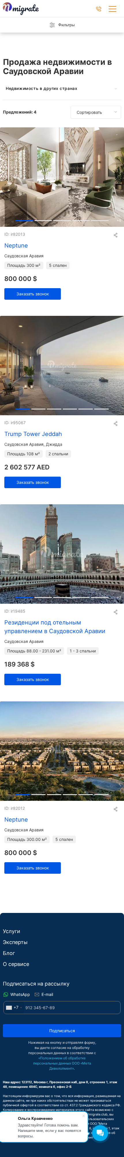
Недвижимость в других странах (41, 88)
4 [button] (100, 219)
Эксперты (15, 942)
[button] (117, 177)
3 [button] (81, 219)
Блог (9, 953)
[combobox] (14, 1007)
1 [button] (43, 219)
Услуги (11, 931)
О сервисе (16, 964)
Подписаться (62, 1030)
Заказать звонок (32, 293)
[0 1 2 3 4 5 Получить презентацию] (62, 365)
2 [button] (62, 219)
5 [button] (101, 407)
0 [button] (24, 219)
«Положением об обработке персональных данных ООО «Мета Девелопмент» (62, 1063)
